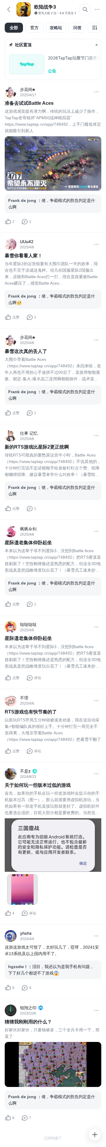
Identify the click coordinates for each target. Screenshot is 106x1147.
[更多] (97, 9)
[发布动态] (94, 1134)
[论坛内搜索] (85, 9)
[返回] (9, 9)
